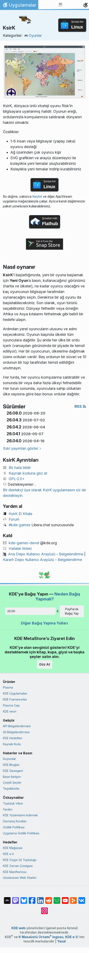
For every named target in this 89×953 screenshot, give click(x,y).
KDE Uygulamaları (15, 693)
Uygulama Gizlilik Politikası (21, 833)
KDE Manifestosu (14, 872)
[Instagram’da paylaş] (44, 908)
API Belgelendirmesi (17, 726)
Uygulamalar (19, 6)
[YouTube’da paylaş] (65, 898)
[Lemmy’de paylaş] (57, 898)
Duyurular (9, 758)
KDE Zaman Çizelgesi (18, 866)
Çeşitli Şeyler (12, 782)
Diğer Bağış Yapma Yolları (44, 623)
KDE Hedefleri (12, 738)
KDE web (18, 928)
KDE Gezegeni (13, 770)
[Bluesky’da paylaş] (23, 898)
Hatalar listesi (20, 548)
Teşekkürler (11, 788)
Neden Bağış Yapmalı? (57, 596)
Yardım (7, 809)
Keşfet (37, 196)
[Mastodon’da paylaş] (15, 898)
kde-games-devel (24, 543)
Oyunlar (35, 35)
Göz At (44, 664)
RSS (79, 406)
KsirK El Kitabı (20, 514)
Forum (14, 519)
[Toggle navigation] (60, 5)
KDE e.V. (8, 854)
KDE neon (9, 711)
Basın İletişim (12, 776)
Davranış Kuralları (14, 821)
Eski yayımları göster (20, 448)
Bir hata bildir (20, 467)
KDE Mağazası (13, 848)
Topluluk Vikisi (13, 803)
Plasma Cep (11, 705)
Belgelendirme (71, 554)
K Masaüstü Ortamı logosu (41, 937)
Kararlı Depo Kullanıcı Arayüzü (28, 559)
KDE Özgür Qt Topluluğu (19, 860)
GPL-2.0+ (17, 479)
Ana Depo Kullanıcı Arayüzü (31, 554)
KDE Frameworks (15, 699)
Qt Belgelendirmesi (16, 732)
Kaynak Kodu (12, 744)
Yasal (61, 941)
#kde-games (19, 525)
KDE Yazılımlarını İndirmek (20, 815)
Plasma (8, 687)
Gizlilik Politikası (14, 827)
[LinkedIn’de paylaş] (40, 898)
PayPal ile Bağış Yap (72, 611)
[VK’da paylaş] (81, 898)
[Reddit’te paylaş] (48, 898)
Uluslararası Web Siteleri (19, 877)
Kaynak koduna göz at (28, 473)
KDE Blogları (11, 764)
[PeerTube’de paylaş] (73, 898)
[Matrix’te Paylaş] (7, 898)
